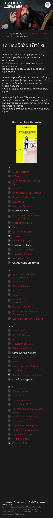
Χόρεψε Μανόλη (21, 285)
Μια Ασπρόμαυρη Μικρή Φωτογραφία (25, 312)
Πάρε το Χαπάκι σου (23, 197)
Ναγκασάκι (18, 281)
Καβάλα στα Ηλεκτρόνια (25, 425)
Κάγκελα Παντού (21, 334)
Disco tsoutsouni (21, 171)
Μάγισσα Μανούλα (22, 253)
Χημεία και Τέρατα (22, 434)
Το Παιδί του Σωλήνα (23, 249)
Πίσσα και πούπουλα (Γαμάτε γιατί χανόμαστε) (27, 216)
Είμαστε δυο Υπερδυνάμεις (26, 365)
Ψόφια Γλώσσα (20, 438)
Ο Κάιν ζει (17, 357)
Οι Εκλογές (18, 201)
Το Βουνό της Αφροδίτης (25, 429)
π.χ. (14, 339)
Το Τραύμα (18, 420)
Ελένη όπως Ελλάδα (22, 348)
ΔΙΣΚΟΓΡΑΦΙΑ (28, 33)
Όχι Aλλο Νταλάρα (22, 231)
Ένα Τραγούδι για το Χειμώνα (27, 318)
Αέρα (15, 361)
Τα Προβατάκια (20, 399)
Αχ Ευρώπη (18, 258)
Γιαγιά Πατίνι (19, 299)
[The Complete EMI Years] (26, 162)
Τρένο (15, 294)
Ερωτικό (16, 188)
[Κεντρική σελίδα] (15, 8)
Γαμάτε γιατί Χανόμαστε (25, 274)
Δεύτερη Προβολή (21, 306)
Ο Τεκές (16, 176)
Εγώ (14, 227)
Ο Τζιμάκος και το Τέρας (25, 416)
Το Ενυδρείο (18, 395)
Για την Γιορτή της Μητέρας (26, 192)
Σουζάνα (16, 236)
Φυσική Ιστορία (20, 391)
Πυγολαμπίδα (19, 330)
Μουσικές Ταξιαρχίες (23, 206)
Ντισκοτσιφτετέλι (21, 240)
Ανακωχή (17, 290)
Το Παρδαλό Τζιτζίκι (22, 404)
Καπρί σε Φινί (19, 443)
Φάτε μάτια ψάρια (22, 222)
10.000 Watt (18, 370)
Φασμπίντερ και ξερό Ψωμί (26, 374)
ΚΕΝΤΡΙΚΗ (6, 33)
